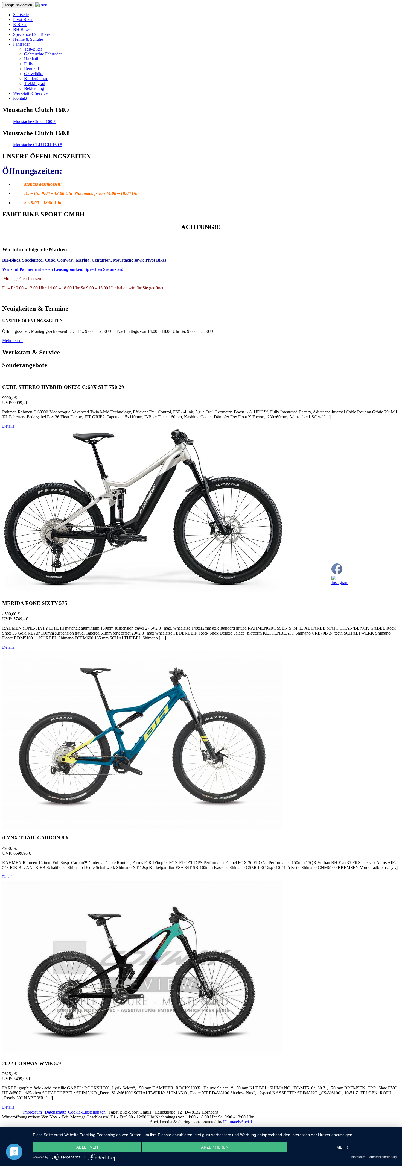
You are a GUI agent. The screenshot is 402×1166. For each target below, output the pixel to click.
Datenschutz (55, 1112)
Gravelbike (33, 73)
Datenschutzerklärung (382, 1156)
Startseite (21, 14)
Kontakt (20, 98)
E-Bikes (20, 24)
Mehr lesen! (12, 340)
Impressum (32, 1112)
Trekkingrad (34, 83)
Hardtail (31, 59)
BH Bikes (21, 29)
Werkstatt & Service (30, 93)
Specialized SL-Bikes (31, 34)
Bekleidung (34, 88)
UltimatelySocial (237, 1122)
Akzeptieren (215, 1147)
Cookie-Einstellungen (87, 1112)
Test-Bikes (33, 49)
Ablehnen (87, 1147)
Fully (28, 63)
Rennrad (31, 68)
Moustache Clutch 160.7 (34, 121)
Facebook (349, 591)
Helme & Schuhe (28, 39)
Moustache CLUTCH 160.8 (37, 144)
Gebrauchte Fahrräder (43, 54)
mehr (342, 1147)
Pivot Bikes (23, 19)
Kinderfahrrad (36, 78)
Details (8, 426)
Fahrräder (21, 44)
